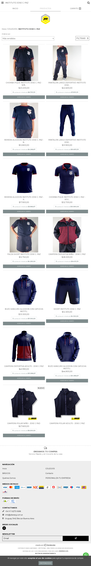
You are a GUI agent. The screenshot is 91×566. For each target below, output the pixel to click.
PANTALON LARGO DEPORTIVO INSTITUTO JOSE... (67, 84)
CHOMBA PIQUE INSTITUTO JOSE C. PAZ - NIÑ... (24, 84)
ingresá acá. (63, 551)
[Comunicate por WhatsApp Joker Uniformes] (86, 555)
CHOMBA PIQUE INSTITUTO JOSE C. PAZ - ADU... (67, 198)
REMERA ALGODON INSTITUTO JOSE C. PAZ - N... (24, 141)
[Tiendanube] (45, 546)
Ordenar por (6, 34)
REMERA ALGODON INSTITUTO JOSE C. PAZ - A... (24, 198)
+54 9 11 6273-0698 (13, 511)
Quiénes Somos (9, 478)
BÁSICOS (6, 473)
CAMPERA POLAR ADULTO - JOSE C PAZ (67, 423)
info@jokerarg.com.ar (14, 515)
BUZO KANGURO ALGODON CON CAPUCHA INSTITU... (24, 310)
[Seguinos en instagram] (4, 528)
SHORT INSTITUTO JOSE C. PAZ (67, 309)
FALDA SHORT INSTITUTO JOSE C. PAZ (24, 254)
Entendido (45, 563)
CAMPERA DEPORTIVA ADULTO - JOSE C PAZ (24, 366)
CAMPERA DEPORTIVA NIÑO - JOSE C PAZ (67, 254)
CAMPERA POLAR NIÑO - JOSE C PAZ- (24, 423)
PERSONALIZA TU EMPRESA (58, 478)
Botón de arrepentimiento (45, 553)
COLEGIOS (12, 29)
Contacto (49, 473)
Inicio (4, 29)
